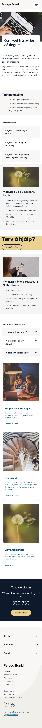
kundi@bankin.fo (10, 684)
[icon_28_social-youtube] (12, 704)
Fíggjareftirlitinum (11, 715)
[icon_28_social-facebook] (6, 704)
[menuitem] (16, 4)
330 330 (21, 602)
